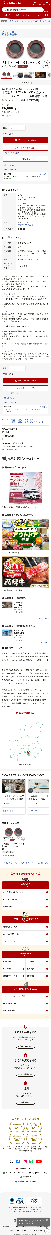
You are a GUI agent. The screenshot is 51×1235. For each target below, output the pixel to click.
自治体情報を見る (27, 713)
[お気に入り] (46, 1230)
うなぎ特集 (7, 961)
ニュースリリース (19, 1227)
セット (41, 422)
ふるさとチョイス (27, 1168)
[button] (47, 10)
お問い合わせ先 (10, 169)
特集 (46, 15)
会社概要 (6, 1227)
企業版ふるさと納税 (27, 1181)
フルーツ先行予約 (9, 941)
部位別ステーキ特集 (10, 976)
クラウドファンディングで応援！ (14, 996)
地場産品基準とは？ (11, 449)
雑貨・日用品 (16, 420)
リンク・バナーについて (38, 1227)
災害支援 (27, 1177)
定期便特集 (31, 976)
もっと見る (43, 618)
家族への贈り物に (9, 1011)
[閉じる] (47, 1220)
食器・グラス (30, 420)
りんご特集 (7, 969)
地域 (17, 15)
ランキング (27, 15)
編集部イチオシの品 (10, 927)
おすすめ (38, 15)
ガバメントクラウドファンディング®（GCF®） (27, 1173)
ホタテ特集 (31, 969)
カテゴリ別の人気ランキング (13, 892)
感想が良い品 (7, 907)
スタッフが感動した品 (11, 934)
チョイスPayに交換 (10, 1003)
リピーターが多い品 (10, 899)
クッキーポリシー (35, 1231)
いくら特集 (31, 961)
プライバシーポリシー (17, 1231)
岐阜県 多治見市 (8, 855)
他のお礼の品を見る (27, 225)
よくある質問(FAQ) (25, 1074)
